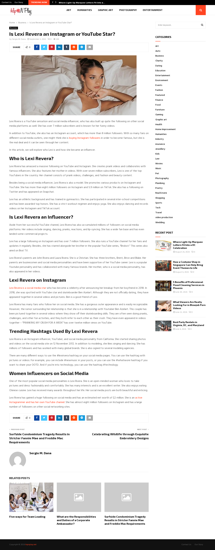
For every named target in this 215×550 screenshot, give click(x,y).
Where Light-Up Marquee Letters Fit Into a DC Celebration (188, 244)
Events (158, 85)
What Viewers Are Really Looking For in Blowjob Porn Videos (189, 305)
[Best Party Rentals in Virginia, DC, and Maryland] (163, 326)
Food (158, 105)
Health (158, 125)
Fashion (159, 90)
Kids (157, 154)
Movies (159, 164)
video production (164, 217)
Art (69, 10)
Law (157, 159)
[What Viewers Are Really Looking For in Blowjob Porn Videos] (163, 306)
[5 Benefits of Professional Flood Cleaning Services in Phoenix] (163, 286)
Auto (157, 51)
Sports (158, 203)
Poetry (158, 188)
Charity (159, 61)
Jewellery (160, 149)
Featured (160, 95)
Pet (157, 174)
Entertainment (153, 10)
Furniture (160, 110)
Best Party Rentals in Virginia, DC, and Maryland (188, 324)
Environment (161, 80)
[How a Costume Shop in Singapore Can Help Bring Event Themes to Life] (163, 265)
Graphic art (105, 10)
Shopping (160, 198)
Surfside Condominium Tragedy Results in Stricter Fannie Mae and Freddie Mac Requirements (39, 438)
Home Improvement (165, 129)
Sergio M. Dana (19, 39)
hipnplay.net (30, 544)
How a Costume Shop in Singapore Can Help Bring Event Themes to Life (188, 264)
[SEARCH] (202, 25)
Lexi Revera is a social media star (27, 288)
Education (160, 71)
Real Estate (161, 193)
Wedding (160, 222)
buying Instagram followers (84, 138)
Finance (159, 100)
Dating (158, 66)
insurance (160, 144)
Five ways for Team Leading (27, 516)
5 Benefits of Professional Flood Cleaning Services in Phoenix (188, 285)
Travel (158, 213)
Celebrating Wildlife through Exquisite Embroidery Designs (120, 436)
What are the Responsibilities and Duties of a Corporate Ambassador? (76, 520)
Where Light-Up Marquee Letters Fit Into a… (82, 2)
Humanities (84, 10)
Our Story (18, 2)
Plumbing (160, 183)
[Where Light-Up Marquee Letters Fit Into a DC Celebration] (163, 245)
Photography (128, 10)
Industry (159, 139)
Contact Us (7, 2)
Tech (157, 208)
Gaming (159, 115)
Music (158, 168)
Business (13, 28)
